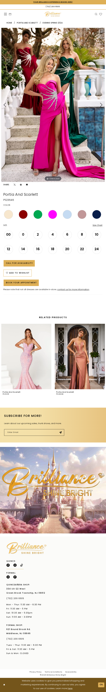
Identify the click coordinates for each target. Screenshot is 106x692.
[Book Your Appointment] (10, 14)
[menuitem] (5, 14)
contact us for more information (73, 290)
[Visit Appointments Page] (53, 490)
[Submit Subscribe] (60, 432)
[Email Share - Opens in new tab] (27, 185)
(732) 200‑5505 (16, 599)
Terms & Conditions (53, 672)
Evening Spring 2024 (53, 23)
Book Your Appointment (21, 283)
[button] (5, 14)
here (70, 689)
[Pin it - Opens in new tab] (21, 185)
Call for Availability (19, 263)
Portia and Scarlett (27, 23)
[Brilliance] (53, 14)
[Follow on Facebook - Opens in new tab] (8, 565)
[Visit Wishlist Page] (100, 14)
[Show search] (96, 14)
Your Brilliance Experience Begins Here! (53, 2)
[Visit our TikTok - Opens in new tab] (21, 565)
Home (9, 23)
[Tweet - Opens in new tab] (15, 185)
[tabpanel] (53, 105)
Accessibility (71, 672)
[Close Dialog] (4, 685)
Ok (101, 685)
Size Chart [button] (97, 225)
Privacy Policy (36, 672)
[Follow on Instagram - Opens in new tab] (15, 565)
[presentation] (26, 356)
